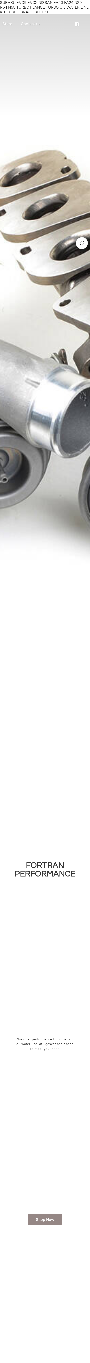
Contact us (30, 23)
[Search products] (82, 243)
